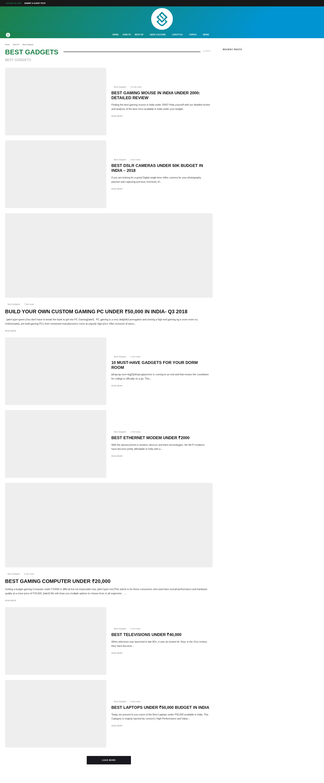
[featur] (55, 641)
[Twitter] (289, 3)
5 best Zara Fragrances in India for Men (244, 73)
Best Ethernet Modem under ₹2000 (150, 437)
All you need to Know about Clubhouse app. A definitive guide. (256, 89)
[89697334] (55, 174)
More (206, 34)
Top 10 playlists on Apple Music (240, 63)
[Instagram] (293, 3)
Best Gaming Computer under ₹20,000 (58, 581)
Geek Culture (158, 34)
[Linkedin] (305, 3)
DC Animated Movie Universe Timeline (244, 57)
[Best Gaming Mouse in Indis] (55, 102)
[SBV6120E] (55, 444)
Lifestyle (177, 34)
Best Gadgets (120, 87)
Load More (109, 760)
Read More (117, 116)
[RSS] (313, 3)
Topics (193, 34)
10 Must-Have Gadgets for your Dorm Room (154, 365)
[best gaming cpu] (109, 525)
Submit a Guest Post (35, 3)
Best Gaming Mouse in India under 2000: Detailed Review (155, 95)
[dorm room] (55, 371)
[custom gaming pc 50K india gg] (109, 255)
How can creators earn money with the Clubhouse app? (253, 83)
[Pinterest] (297, 3)
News (116, 34)
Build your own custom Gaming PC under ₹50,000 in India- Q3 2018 (96, 311)
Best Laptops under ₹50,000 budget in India (160, 707)
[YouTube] (301, 3)
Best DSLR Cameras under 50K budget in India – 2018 (157, 168)
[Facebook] (284, 3)
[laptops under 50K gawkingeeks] (55, 714)
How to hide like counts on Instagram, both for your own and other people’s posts (267, 78)
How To (127, 34)
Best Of (139, 34)
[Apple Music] (309, 3)
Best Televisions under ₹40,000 (146, 634)
